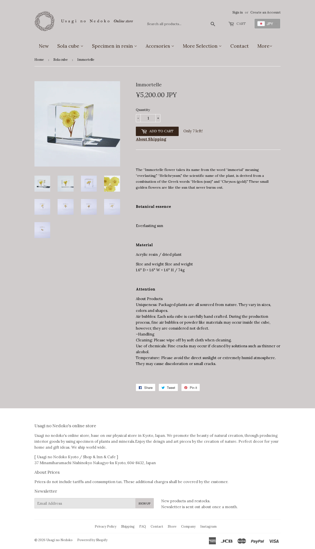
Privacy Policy (105, 526)
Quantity (143, 109)
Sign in (237, 12)
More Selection (201, 46)
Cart (241, 23)
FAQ (142, 526)
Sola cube (68, 46)
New (44, 46)
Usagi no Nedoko (59, 540)
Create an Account (265, 12)
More (263, 46)
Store (172, 526)
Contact (239, 46)
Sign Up (145, 503)
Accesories (158, 46)
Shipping (128, 526)
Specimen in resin (113, 46)
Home (39, 60)
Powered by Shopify (92, 540)
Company (188, 526)
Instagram (208, 526)
